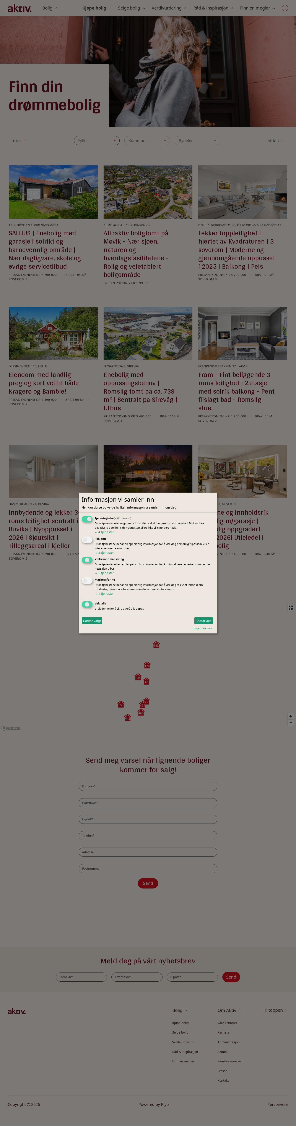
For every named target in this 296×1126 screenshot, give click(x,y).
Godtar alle (203, 621)
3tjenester (104, 552)
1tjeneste (104, 593)
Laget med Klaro (203, 628)
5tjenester (104, 573)
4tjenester (104, 532)
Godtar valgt (92, 621)
